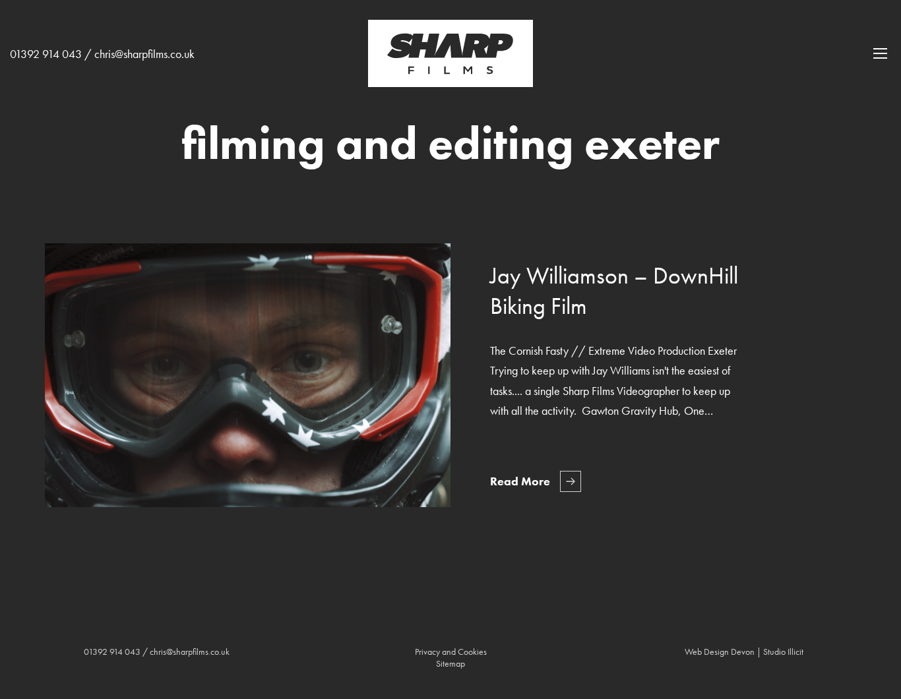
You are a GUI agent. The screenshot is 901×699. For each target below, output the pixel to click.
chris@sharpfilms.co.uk (144, 53)
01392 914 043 (46, 53)
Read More (520, 481)
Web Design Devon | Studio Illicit (744, 651)
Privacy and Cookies (451, 651)
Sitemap (450, 663)
